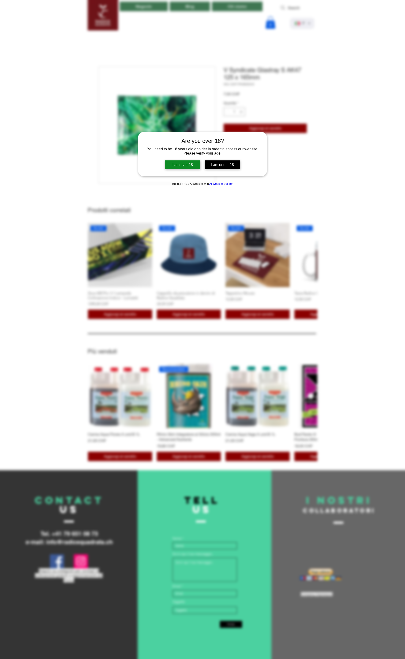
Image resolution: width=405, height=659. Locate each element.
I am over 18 (182, 165)
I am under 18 (222, 165)
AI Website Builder (221, 183)
